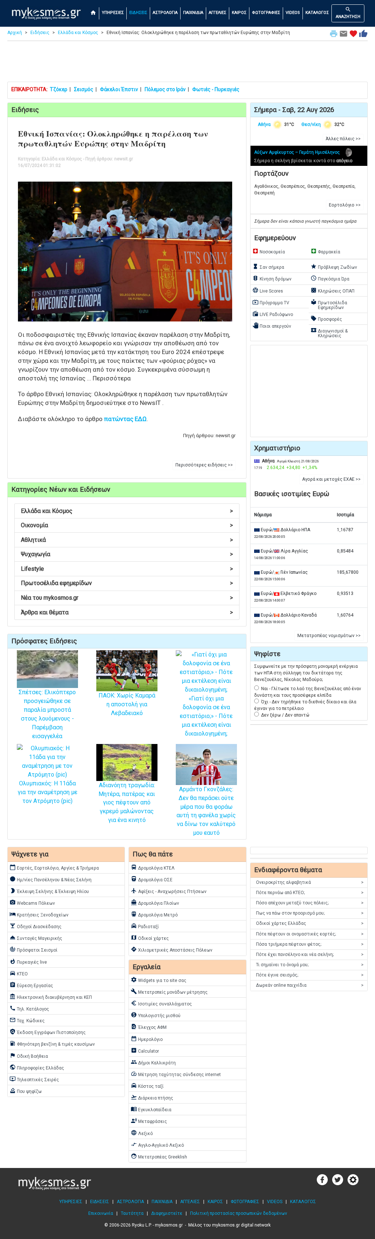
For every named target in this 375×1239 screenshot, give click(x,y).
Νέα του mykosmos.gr (127, 597)
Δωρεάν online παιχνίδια (310, 985)
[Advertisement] (187, 62)
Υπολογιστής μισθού (156, 1015)
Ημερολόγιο (147, 1038)
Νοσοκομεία (268, 251)
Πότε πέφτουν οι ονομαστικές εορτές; (310, 934)
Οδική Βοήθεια (29, 1055)
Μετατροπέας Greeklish (159, 1156)
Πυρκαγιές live (28, 961)
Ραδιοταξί (145, 926)
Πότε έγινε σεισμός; (310, 975)
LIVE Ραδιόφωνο (272, 313)
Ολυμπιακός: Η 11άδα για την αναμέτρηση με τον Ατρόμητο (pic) (47, 792)
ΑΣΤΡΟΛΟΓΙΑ (165, 12)
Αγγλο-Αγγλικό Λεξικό (157, 1144)
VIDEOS (293, 12)
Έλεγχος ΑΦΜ (149, 1026)
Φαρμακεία (325, 251)
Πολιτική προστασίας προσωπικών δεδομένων (238, 1213)
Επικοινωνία (100, 1213)
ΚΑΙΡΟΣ (239, 12)
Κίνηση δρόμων (272, 278)
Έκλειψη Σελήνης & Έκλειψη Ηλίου (49, 891)
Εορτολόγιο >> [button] (345, 205)
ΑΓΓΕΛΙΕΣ (217, 12)
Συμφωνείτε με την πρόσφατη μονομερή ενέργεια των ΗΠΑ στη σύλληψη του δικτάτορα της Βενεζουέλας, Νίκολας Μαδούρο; (306, 673)
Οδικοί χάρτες (150, 937)
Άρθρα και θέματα (127, 612)
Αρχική (14, 32)
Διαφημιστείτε (166, 1213)
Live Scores (267, 290)
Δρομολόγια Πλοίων (155, 902)
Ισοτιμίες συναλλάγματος (161, 1003)
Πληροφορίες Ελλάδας (37, 1067)
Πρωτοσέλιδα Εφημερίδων (329, 304)
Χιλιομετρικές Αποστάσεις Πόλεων (171, 949)
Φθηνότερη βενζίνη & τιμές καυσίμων (52, 1043)
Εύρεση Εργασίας (31, 985)
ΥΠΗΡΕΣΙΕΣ (113, 12)
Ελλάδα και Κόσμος (78, 32)
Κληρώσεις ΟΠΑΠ (332, 290)
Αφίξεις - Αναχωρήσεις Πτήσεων (169, 891)
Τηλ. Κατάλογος (29, 1008)
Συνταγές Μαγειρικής (36, 937)
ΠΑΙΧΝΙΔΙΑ (193, 12)
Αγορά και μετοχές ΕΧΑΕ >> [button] (331, 479)
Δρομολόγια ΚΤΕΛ (153, 867)
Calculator (145, 1050)
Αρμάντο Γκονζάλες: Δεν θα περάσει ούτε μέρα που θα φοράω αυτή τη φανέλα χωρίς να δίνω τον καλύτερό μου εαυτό (206, 811)
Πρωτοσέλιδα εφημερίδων (127, 583)
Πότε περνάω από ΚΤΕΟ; (310, 892)
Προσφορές (326, 318)
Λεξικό (142, 1133)
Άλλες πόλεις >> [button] (343, 138)
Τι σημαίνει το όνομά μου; (310, 964)
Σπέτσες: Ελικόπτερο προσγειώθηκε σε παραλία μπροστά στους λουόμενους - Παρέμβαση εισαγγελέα (47, 714)
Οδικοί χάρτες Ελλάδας (310, 923)
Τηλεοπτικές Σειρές (34, 1079)
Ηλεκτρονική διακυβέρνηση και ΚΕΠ (51, 996)
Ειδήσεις (39, 32)
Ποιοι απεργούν (271, 325)
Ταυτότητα (132, 1213)
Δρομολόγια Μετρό (154, 914)
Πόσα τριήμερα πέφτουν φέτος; (310, 944)
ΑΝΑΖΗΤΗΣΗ (348, 12)
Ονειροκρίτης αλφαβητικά (310, 882)
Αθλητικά (127, 539)
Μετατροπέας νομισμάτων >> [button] (329, 635)
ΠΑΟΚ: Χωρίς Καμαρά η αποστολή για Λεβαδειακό (127, 704)
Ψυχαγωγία (127, 554)
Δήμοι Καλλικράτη (153, 1062)
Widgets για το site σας (158, 979)
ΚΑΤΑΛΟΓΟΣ (317, 12)
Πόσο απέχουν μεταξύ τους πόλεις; (310, 902)
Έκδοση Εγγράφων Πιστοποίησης (48, 1031)
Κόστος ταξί (147, 1085)
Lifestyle (127, 568)
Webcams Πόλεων (32, 902)
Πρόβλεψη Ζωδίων (334, 266)
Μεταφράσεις (149, 1120)
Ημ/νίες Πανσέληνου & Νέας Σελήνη (51, 879)
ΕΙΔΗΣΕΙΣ (138, 12)
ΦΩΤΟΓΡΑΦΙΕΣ (266, 12)
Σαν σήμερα (268, 266)
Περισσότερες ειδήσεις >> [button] (204, 465)
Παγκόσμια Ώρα (330, 278)
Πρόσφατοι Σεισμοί (33, 949)
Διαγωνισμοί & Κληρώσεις (329, 332)
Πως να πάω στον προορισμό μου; (310, 913)
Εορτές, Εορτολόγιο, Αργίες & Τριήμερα (54, 867)
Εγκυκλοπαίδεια (151, 1109)
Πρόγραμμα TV (270, 302)
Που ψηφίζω (26, 1090)
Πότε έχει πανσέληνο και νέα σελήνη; (310, 954)
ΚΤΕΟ (19, 973)
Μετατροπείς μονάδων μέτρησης (169, 991)
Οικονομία (127, 525)
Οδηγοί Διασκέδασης (36, 926)
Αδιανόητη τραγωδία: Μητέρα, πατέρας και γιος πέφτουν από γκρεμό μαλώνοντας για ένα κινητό (127, 803)
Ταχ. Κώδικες (27, 1020)
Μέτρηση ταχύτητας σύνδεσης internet (176, 1074)
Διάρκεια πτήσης (152, 1097)
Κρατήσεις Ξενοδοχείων (39, 914)
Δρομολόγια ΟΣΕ (151, 879)
